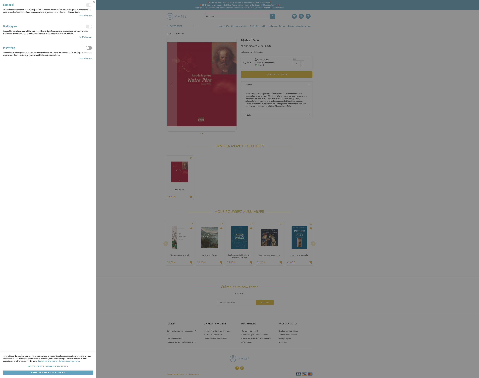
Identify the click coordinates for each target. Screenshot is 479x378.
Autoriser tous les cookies (48, 372)
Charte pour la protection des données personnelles (59, 361)
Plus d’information (85, 16)
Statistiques (89, 26)
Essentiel (89, 5)
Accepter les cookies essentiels (48, 366)
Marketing (89, 48)
